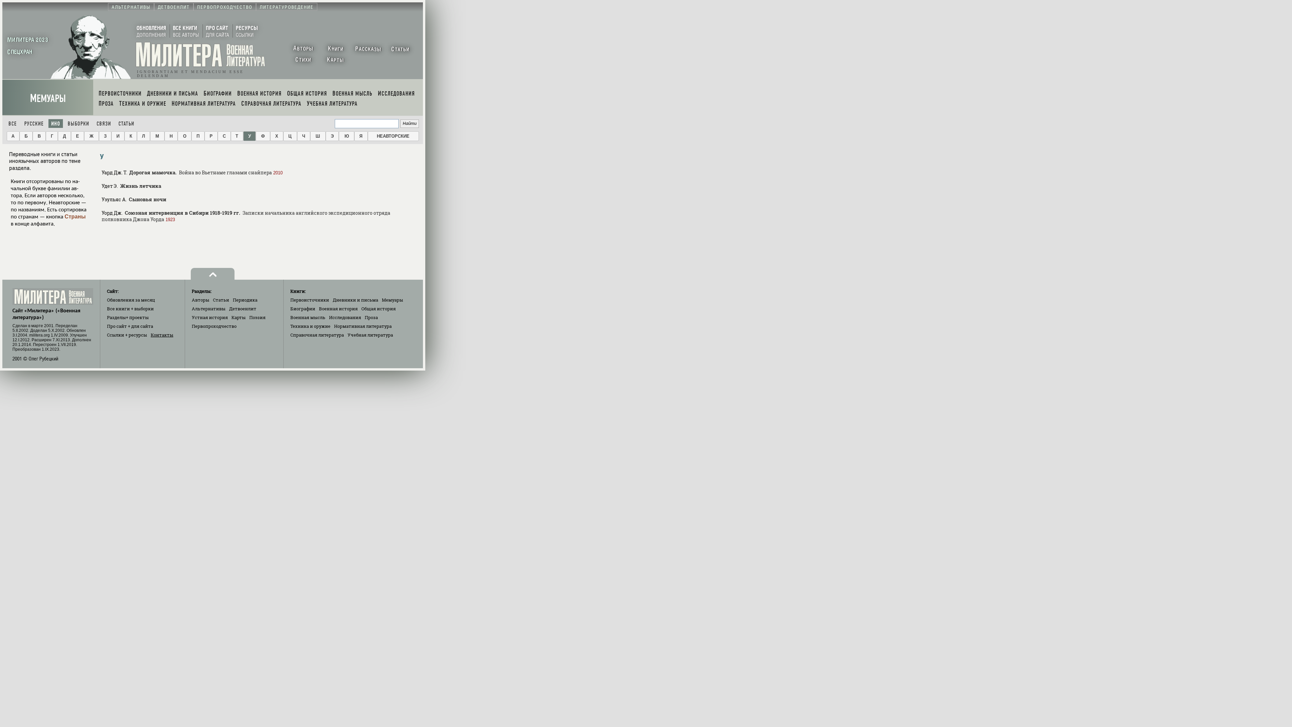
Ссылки (127, 335)
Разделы (128, 317)
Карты (238, 317)
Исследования (345, 317)
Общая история (378, 309)
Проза (371, 317)
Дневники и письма (355, 300)
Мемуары (48, 98)
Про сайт (130, 326)
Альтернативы (208, 309)
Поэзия (257, 317)
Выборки (78, 123)
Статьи (126, 123)
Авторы (200, 300)
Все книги (130, 309)
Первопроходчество (214, 326)
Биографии (302, 309)
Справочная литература (317, 335)
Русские (34, 123)
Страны (75, 216)
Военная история (338, 309)
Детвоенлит (242, 309)
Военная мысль (307, 317)
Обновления (131, 300)
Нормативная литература (363, 326)
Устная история (210, 317)
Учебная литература (370, 335)
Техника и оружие (310, 326)
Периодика (245, 300)
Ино (55, 123)
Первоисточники (309, 300)
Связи (104, 123)
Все (12, 123)
